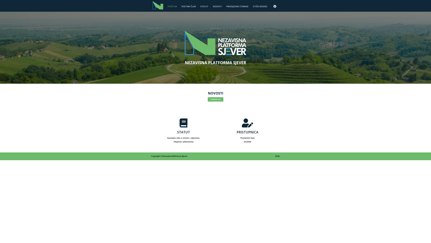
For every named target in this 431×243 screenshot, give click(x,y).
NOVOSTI (217, 6)
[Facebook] (275, 6)
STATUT (204, 6)
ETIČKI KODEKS (260, 6)
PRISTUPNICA (247, 132)
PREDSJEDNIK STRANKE (237, 6)
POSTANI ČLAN (188, 6)
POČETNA (172, 6)
